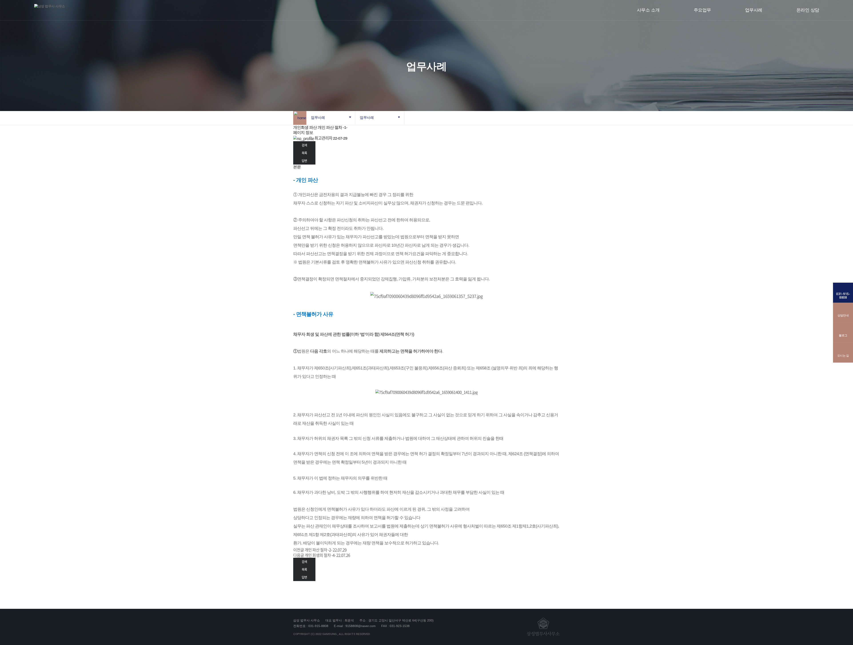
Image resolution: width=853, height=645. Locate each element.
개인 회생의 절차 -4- (320, 555)
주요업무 (702, 10)
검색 (304, 145)
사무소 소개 (648, 10)
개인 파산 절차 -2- (318, 550)
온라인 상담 (807, 10)
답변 (304, 160)
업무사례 (753, 10)
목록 (304, 153)
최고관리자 (323, 138)
